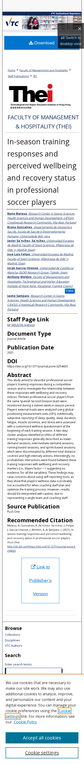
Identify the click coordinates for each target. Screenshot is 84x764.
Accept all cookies (42, 738)
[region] (42, 719)
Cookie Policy (25, 722)
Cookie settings (42, 753)
